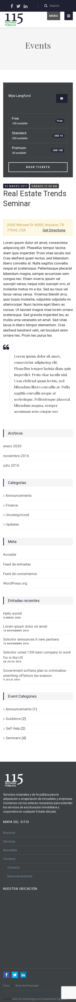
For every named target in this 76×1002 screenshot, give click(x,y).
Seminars (13, 738)
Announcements (19, 495)
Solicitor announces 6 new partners (31, 639)
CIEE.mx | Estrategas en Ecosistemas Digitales (39, 999)
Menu (53, 15)
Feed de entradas (17, 564)
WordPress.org (15, 583)
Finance (12, 505)
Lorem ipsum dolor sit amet (25, 626)
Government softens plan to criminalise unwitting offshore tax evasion (34, 673)
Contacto (9, 859)
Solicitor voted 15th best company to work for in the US (37, 654)
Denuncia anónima (19, 876)
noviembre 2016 (16, 456)
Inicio (6, 985)
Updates (12, 524)
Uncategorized (17, 515)
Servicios (9, 841)
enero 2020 (12, 446)
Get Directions (54, 230)
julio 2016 (11, 465)
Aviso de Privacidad (26, 985)
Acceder (9, 554)
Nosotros (9, 832)
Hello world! (12, 613)
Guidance (13, 719)
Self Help (13, 728)
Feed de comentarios (20, 574)
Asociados (10, 850)
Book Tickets (38, 167)
